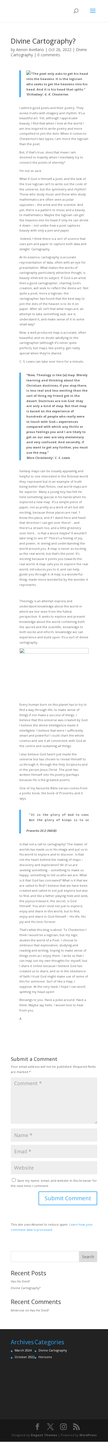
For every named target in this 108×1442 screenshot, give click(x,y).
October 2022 (25, 1357)
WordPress (88, 1435)
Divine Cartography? (25, 1288)
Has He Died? (20, 1281)
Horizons (45, 1357)
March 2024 (23, 1350)
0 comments (48, 54)
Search (88, 1256)
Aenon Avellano (30, 49)
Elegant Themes (44, 1435)
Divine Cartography (52, 1350)
